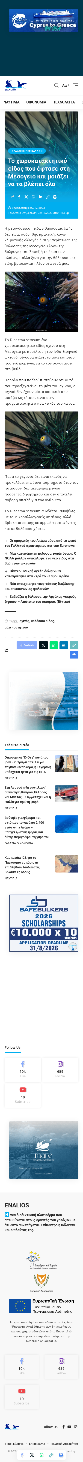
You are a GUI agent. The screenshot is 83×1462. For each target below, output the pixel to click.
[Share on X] (26, 196)
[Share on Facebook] (19, 196)
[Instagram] (60, 1070)
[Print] (55, 196)
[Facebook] (23, 1070)
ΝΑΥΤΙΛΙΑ (11, 778)
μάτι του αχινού (16, 627)
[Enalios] (16, 85)
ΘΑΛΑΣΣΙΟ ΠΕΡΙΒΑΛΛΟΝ (27, 151)
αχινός (24, 621)
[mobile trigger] (74, 85)
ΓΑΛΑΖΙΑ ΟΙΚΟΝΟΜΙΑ (19, 843)
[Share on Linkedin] (40, 196)
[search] (56, 85)
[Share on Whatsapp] (33, 196)
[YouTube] (69, 1427)
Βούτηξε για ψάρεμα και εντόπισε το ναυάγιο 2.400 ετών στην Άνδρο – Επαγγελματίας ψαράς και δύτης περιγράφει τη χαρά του (27, 827)
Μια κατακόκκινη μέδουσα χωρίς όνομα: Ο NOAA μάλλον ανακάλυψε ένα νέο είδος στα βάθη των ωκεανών (40, 558)
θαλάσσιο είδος (42, 621)
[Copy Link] (47, 196)
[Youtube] (23, 1095)
